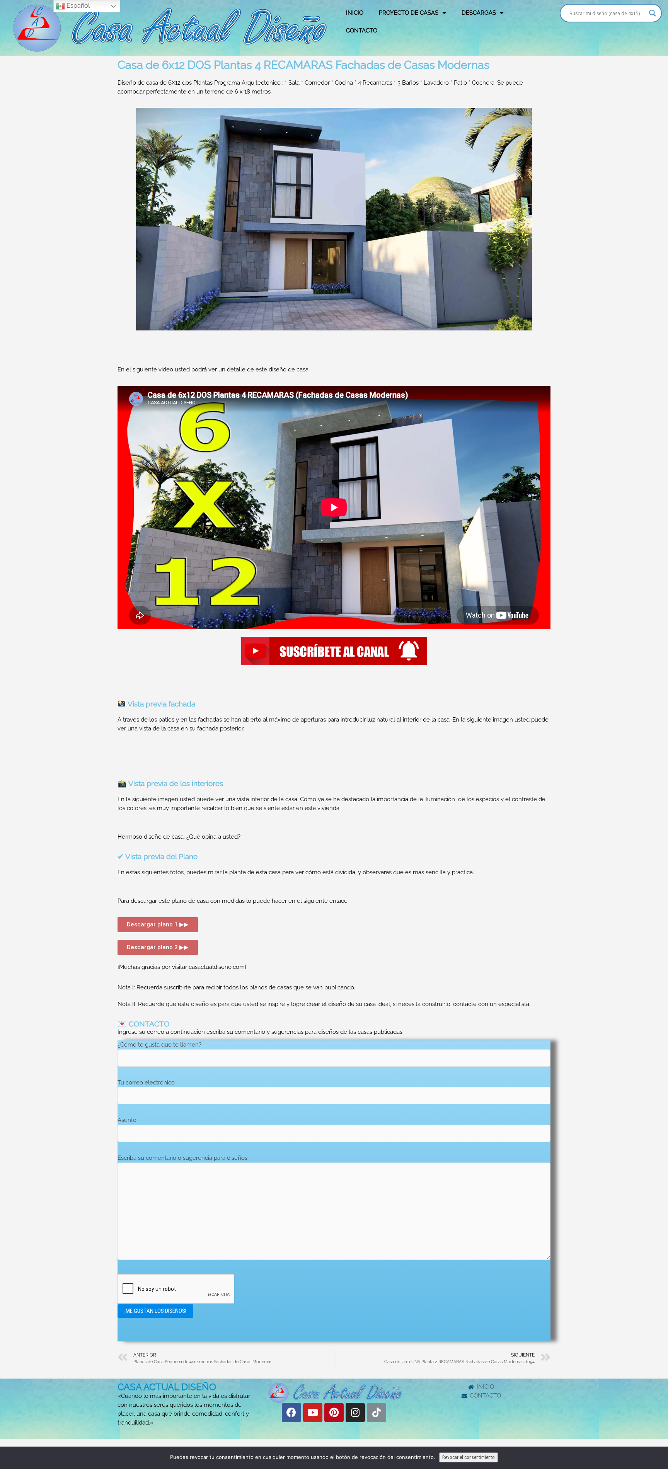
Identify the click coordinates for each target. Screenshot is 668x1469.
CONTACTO (361, 30)
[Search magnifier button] (652, 13)
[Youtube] (312, 1412)
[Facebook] (291, 1412)
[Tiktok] (376, 1412)
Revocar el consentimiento (468, 1457)
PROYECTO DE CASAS (408, 12)
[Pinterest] (334, 1412)
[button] (158, 924)
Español (77, 5)
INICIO (354, 12)
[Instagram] (355, 1412)
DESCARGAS (479, 12)
